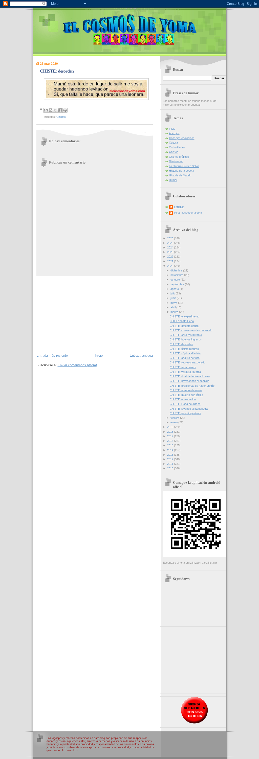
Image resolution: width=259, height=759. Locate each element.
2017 (170, 436)
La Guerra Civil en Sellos (184, 166)
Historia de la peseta (181, 170)
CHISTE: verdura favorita (185, 371)
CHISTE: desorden (181, 344)
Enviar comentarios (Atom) (77, 365)
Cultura (173, 142)
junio (173, 298)
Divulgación (176, 161)
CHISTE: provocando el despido (189, 380)
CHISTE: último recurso (184, 348)
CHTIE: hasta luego (182, 321)
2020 (170, 265)
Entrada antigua (141, 355)
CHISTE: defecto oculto (184, 325)
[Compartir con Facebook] (60, 110)
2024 (170, 247)
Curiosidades (177, 147)
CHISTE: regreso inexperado (187, 362)
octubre (175, 279)
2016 (170, 440)
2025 (170, 242)
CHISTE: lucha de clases (185, 403)
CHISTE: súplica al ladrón (185, 353)
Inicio (99, 355)
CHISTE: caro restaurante (186, 334)
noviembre (177, 275)
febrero (175, 417)
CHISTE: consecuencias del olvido (191, 330)
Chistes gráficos (179, 156)
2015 (170, 445)
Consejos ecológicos (182, 138)
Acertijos (174, 133)
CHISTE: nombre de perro (186, 390)
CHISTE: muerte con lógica (186, 394)
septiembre (177, 284)
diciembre (176, 270)
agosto (175, 288)
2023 (170, 252)
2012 (170, 459)
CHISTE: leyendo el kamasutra (189, 408)
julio (173, 293)
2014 (170, 450)
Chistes (61, 116)
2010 (170, 468)
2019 (170, 426)
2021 (170, 261)
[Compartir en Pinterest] (65, 110)
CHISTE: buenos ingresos (186, 339)
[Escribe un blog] (50, 110)
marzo (174, 311)
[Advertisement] (94, 314)
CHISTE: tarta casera (183, 367)
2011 (170, 463)
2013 (170, 454)
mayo (174, 302)
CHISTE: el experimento (184, 316)
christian (179, 206)
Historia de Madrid (180, 175)
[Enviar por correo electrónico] (45, 110)
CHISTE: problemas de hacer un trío (192, 385)
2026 (170, 238)
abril (173, 307)
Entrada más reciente (52, 355)
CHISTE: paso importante (185, 413)
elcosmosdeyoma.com (188, 212)
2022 (170, 256)
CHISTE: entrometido (183, 399)
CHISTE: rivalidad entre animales (190, 376)
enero (174, 422)
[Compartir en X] (55, 110)
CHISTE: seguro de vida (185, 357)
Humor (173, 179)
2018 (170, 431)
